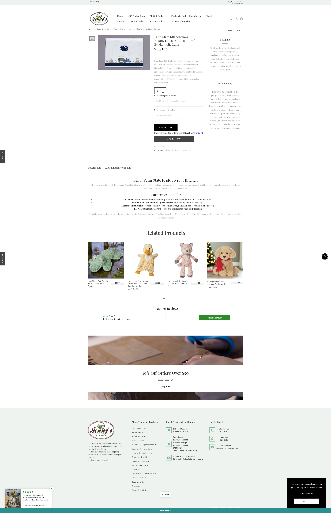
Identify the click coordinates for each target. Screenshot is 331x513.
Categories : (159, 150)
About (209, 16)
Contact (121, 21)
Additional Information (118, 167)
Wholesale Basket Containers (186, 16)
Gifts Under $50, (172, 150)
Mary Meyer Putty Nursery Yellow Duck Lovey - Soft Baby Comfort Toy (138, 283)
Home (120, 16)
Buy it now (174, 139)
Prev (230, 30)
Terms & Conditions (180, 21)
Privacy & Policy (306, 493)
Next (238, 30)
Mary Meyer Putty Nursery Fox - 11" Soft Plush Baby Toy (178, 283)
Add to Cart (165, 127)
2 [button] (167, 298)
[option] (92, 39)
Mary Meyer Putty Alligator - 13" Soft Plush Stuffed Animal (99, 283)
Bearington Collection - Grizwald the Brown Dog (217, 282)
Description (94, 167)
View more (133, 288)
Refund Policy (138, 21)
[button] (165, 510)
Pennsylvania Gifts (186, 150)
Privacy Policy (157, 21)
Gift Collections (136, 16)
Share (3, 157)
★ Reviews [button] (2, 259)
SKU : (157, 146)
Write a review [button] (215, 317)
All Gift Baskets (158, 16)
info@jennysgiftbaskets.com (227, 448)
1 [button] (164, 298)
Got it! (306, 501)
